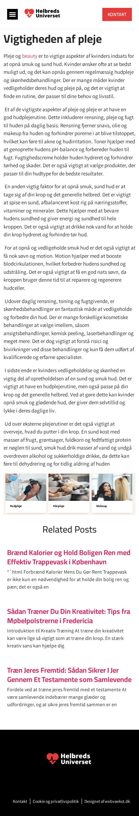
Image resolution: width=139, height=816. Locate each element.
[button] (12, 14)
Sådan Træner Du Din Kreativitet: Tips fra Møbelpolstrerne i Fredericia (68, 616)
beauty (29, 55)
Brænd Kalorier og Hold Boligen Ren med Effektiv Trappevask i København (68, 557)
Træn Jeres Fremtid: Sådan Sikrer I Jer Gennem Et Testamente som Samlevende (69, 674)
